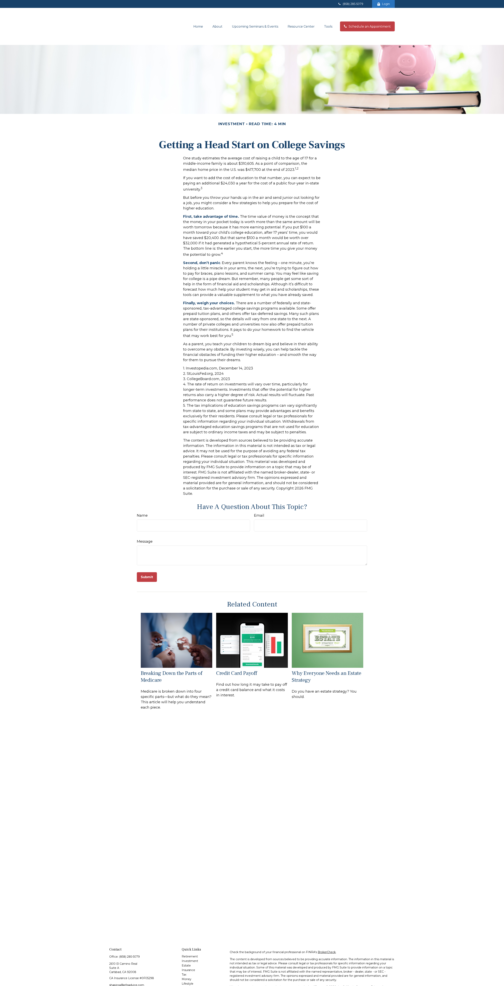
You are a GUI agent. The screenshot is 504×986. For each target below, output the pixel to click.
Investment (190, 961)
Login (386, 4)
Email (259, 515)
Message (145, 541)
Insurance (188, 970)
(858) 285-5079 (353, 4)
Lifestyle (187, 983)
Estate (186, 965)
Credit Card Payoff (236, 673)
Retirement (190, 956)
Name (142, 515)
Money (186, 979)
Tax (184, 974)
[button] (198, 26)
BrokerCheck (327, 952)
